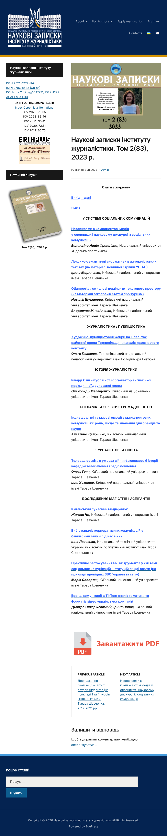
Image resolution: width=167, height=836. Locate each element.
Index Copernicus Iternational (34, 107)
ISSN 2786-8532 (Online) (23, 87)
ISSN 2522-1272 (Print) (21, 83)
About (80, 21)
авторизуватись (83, 745)
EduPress (92, 826)
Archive (153, 21)
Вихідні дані (81, 198)
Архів (105, 169)
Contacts (135, 33)
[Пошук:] (83, 782)
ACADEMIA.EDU (17, 97)
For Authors (100, 21)
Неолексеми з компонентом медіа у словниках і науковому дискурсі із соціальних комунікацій (137, 690)
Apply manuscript (130, 21)
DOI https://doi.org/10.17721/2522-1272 (32, 92)
